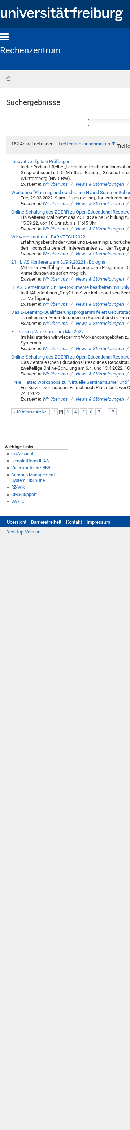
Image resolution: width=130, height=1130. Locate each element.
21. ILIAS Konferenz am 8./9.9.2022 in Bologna (58, 262)
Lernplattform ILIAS (30, 460)
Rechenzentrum (30, 50)
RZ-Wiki (18, 487)
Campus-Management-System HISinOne (33, 477)
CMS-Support (24, 494)
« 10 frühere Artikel (30, 412)
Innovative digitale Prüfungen (40, 161)
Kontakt (74, 522)
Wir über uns (55, 184)
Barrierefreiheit (46, 522)
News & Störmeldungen (100, 184)
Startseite (8, 78)
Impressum (98, 522)
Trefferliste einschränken (84, 143)
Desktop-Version (23, 532)
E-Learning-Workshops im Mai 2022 (47, 331)
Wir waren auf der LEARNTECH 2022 (48, 236)
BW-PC (18, 501)
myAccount (22, 453)
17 (112, 412)
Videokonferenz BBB (30, 467)
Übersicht (16, 522)
